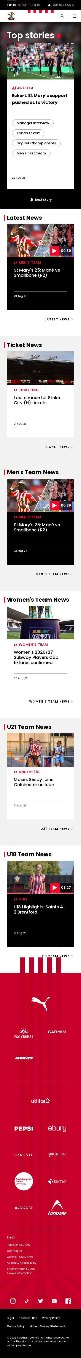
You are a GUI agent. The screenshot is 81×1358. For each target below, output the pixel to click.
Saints (11, 5)
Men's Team (24, 88)
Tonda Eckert (28, 133)
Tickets (34, 5)
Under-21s (29, 771)
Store (22, 5)
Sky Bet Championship (36, 143)
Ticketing (29, 389)
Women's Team (33, 644)
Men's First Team (31, 153)
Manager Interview (33, 123)
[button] (31, 199)
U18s (23, 899)
